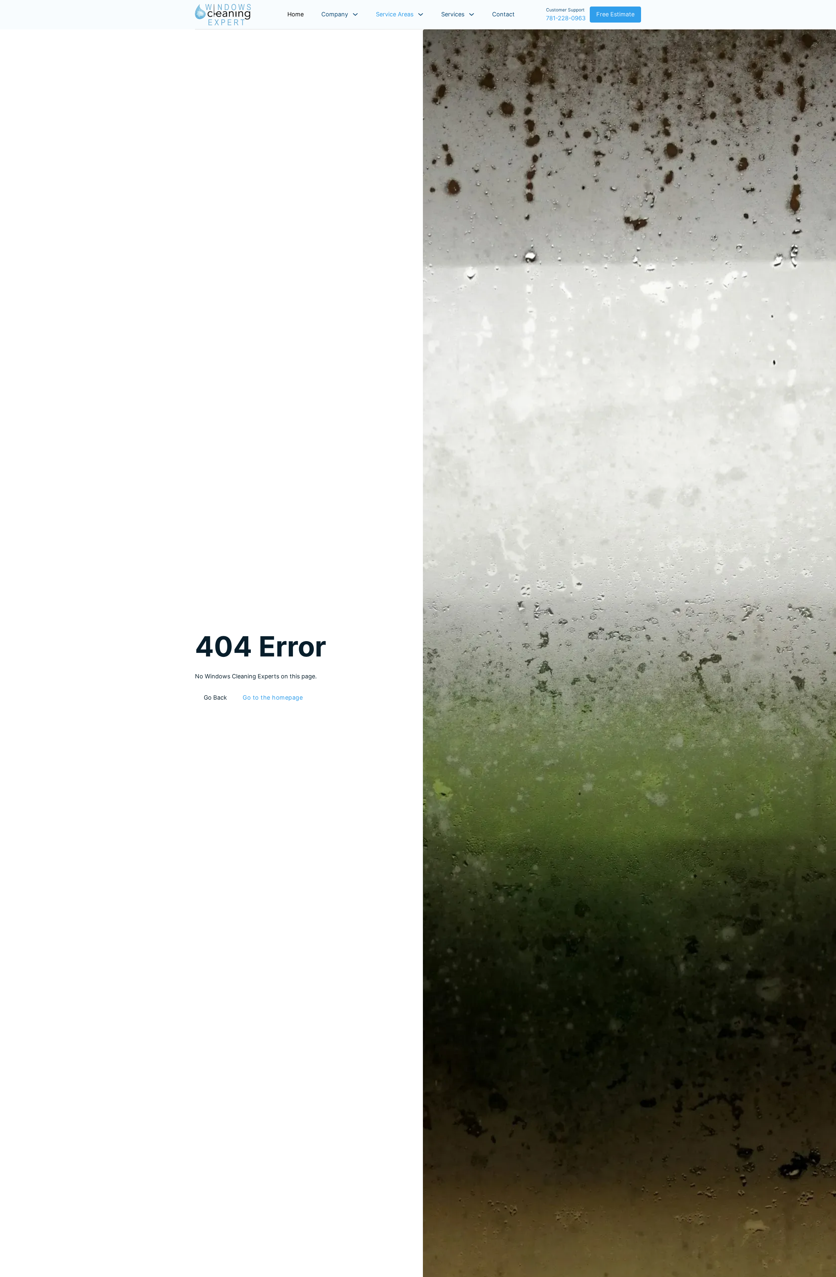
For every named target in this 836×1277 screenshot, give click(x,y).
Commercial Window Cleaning (683, 1193)
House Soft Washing (756, 1214)
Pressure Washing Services (769, 1204)
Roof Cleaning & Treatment (679, 1214)
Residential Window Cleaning (681, 1183)
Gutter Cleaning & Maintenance (684, 1224)
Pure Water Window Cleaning (681, 1204)
